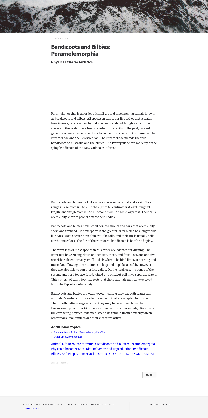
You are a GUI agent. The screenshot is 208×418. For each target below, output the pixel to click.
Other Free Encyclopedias (68, 336)
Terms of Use (31, 408)
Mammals (89, 344)
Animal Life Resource (66, 344)
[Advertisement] (104, 88)
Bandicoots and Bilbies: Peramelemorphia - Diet (80, 332)
